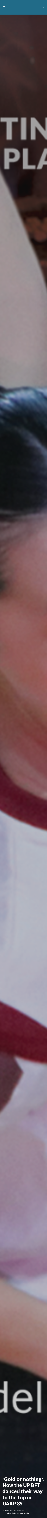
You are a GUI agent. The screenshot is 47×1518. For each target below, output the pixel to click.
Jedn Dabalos (24, 1513)
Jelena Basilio (11, 1513)
